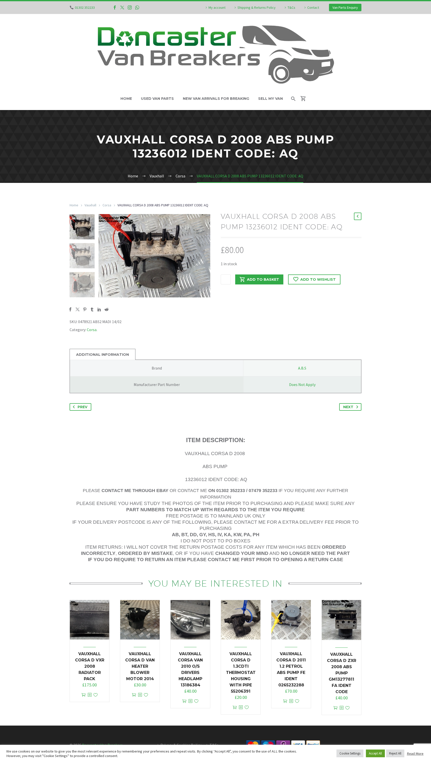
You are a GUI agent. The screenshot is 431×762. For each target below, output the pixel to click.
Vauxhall (90, 205)
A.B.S (302, 368)
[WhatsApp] (137, 7)
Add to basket (263, 279)
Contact (313, 7)
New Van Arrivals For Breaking (216, 98)
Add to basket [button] (84, 695)
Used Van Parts (157, 98)
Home (126, 98)
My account (217, 7)
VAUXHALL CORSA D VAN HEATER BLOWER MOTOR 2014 (140, 666)
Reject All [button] (395, 753)
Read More (415, 753)
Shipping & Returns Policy (256, 7)
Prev (82, 407)
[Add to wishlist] (96, 695)
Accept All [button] (375, 753)
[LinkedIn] (99, 309)
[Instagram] (129, 7)
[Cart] (305, 99)
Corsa (107, 205)
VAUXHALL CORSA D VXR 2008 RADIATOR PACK (89, 666)
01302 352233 (85, 7)
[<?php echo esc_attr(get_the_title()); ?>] (90, 695)
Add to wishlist (318, 279)
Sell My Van (270, 98)
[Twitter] (122, 7)
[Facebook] (114, 7)
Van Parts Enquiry (345, 7)
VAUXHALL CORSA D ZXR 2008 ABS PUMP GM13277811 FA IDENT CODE (341, 673)
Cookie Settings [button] (349, 753)
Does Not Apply (302, 384)
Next (348, 407)
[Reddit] (106, 309)
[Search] (293, 99)
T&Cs (291, 7)
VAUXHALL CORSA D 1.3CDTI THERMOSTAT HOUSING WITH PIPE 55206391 (241, 672)
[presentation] (105, 256)
